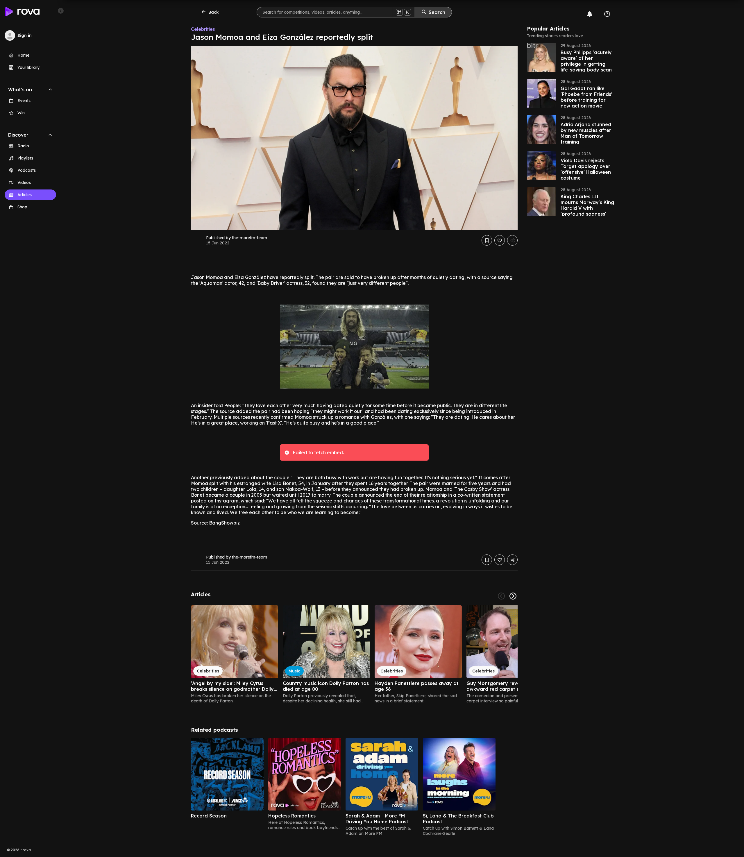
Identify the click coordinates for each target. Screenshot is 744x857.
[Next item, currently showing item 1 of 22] (513, 596)
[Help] (607, 14)
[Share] (512, 240)
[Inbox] (590, 14)
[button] (570, 57)
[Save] (487, 240)
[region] (354, 654)
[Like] (499, 240)
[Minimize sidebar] (61, 11)
